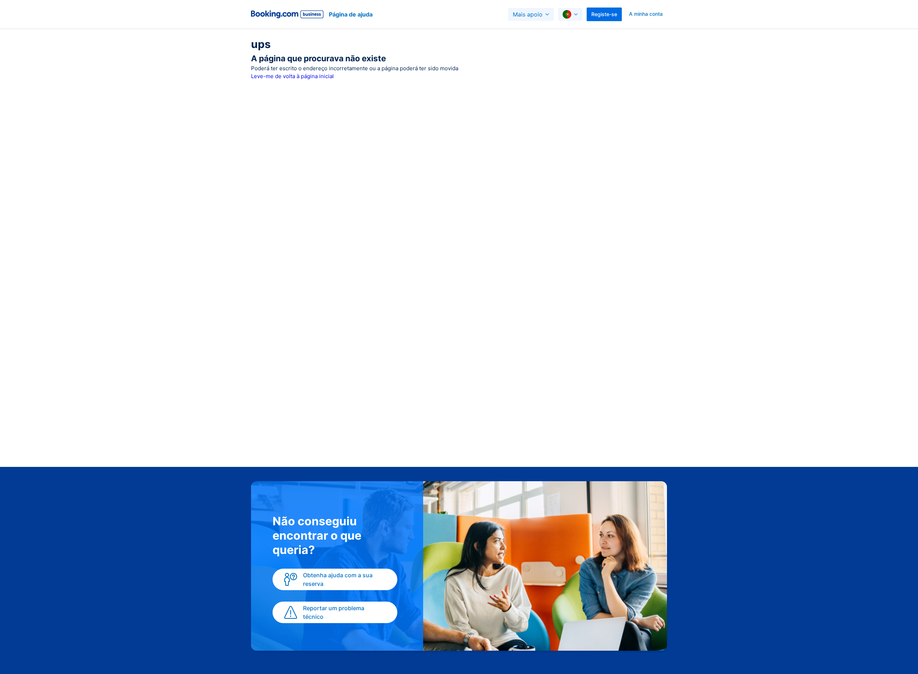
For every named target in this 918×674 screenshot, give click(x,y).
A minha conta (646, 14)
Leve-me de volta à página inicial (292, 76)
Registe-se (604, 14)
